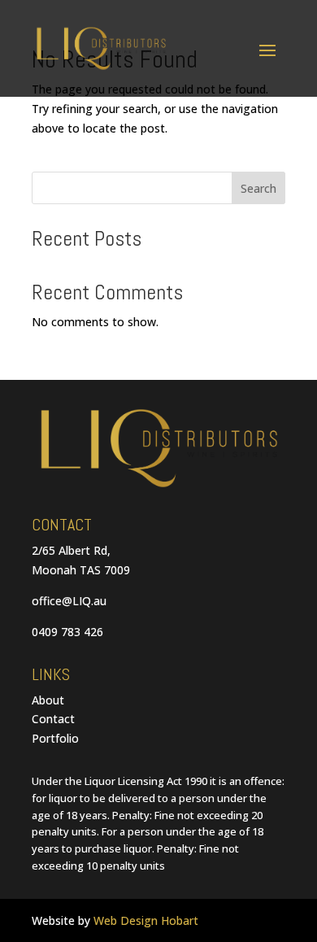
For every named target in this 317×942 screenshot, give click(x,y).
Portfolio (55, 738)
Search (258, 188)
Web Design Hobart (145, 920)
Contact (53, 718)
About (48, 700)
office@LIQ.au (69, 600)
